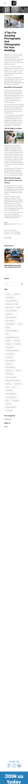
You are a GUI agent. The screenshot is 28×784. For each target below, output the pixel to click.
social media (9, 390)
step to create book (11, 397)
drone (19, 324)
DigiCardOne (9, 314)
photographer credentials (12, 350)
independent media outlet (12, 337)
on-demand (17, 344)
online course (9, 347)
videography (16, 400)
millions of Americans (15, 54)
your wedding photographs (17, 70)
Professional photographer (12, 380)
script (7, 387)
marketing (8, 344)
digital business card (11, 317)
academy (8, 294)
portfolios (9, 364)
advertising (16, 294)
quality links (18, 384)
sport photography (10, 393)
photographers (9, 354)
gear (7, 334)
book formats (9, 307)
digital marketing (10, 324)
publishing (8, 384)
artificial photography (11, 300)
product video (9, 374)
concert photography (11, 310)
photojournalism (10, 360)
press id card (9, 370)
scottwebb (11, 233)
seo (14, 387)
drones (8, 327)
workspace (8, 410)
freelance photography (11, 330)
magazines (17, 340)
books (18, 307)
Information (7, 419)
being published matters (11, 304)
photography (9, 357)
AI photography (9, 297)
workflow (8, 403)
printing (18, 370)
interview (8, 340)
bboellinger (11, 232)
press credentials (10, 367)
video (7, 400)
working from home (10, 407)
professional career (11, 377)
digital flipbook (10, 320)
